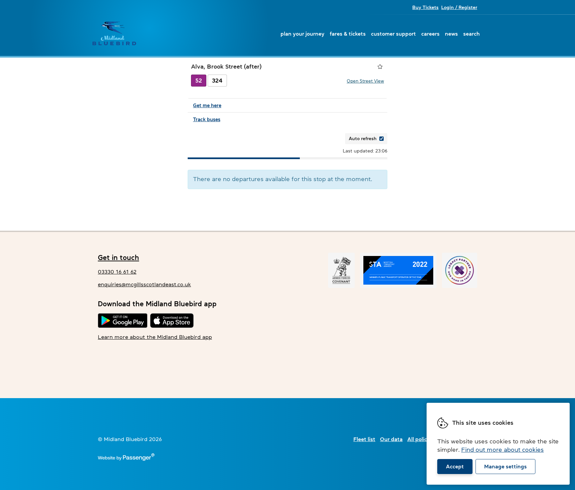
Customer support (393, 33)
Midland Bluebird (114, 33)
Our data (391, 439)
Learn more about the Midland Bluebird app (155, 337)
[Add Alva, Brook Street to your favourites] (380, 67)
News (451, 33)
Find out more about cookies (502, 450)
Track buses (206, 119)
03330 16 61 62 (117, 271)
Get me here (207, 105)
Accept (455, 466)
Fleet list (364, 439)
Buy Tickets (425, 7)
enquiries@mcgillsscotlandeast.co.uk (144, 284)
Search (471, 33)
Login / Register (459, 7)
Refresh (328, 138)
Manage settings (505, 466)
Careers (430, 33)
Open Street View (365, 81)
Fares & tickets (348, 33)
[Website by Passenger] (126, 459)
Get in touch (118, 257)
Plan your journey (302, 33)
